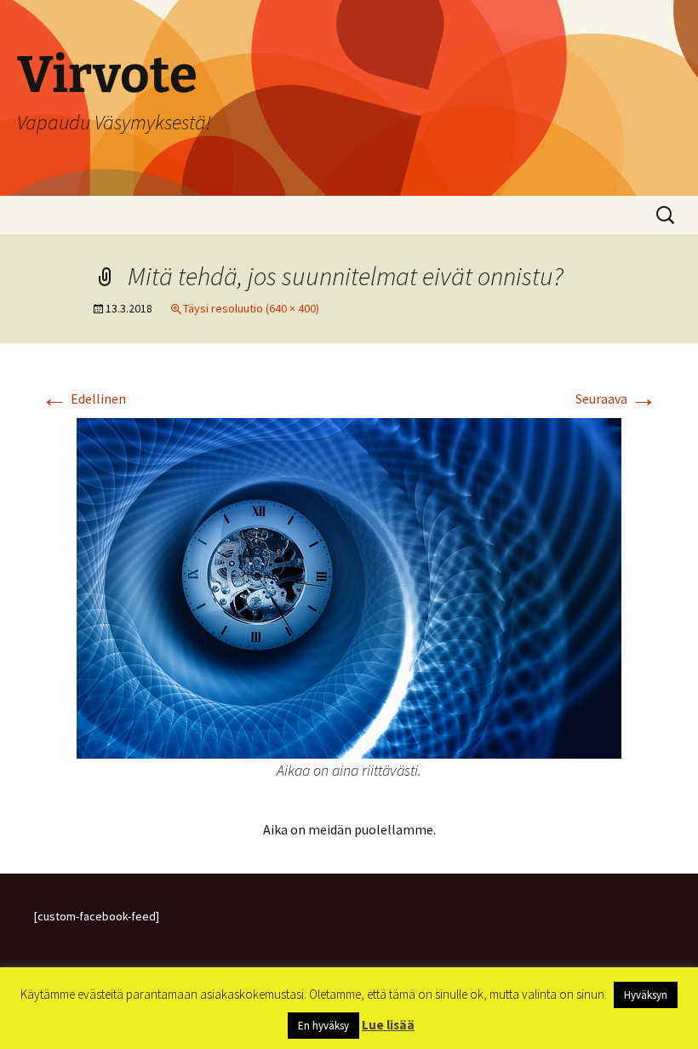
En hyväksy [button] (323, 1025)
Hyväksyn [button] (645, 995)
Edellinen (83, 398)
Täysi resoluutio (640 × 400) (251, 308)
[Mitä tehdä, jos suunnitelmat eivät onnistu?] (349, 586)
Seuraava (616, 398)
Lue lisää (388, 1025)
